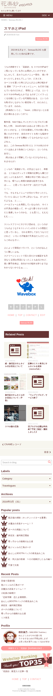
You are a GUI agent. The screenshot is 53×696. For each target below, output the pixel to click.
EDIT (42, 315)
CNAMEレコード (12, 444)
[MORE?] (10, 642)
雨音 (46, 452)
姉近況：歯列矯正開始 (18, 535)
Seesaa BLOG (42, 39)
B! (29, 307)
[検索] (49, 462)
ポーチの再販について (18, 529)
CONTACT (31, 315)
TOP (20, 315)
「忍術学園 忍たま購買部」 (14, 597)
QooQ (38, 691)
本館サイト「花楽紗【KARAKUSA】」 (26, 648)
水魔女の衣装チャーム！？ (20, 523)
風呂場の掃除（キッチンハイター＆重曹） (28, 518)
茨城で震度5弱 (8, 581)
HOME (11, 315)
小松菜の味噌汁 (8, 593)
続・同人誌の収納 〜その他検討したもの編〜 (30, 559)
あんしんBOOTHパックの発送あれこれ (26, 553)
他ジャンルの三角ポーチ (19, 547)
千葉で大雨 (13, 565)
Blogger (23, 691)
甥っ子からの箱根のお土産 (20, 541)
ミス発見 (5, 617)
